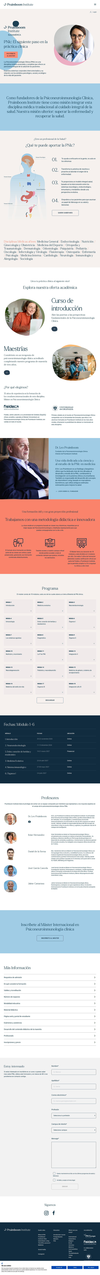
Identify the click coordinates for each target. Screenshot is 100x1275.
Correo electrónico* (59, 1095)
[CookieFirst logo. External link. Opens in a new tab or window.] (2, 1263)
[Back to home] (18, 4)
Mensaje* (55, 1139)
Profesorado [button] (8, 1036)
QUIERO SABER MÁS (65, 213)
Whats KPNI (41, 1234)
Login (95, 12)
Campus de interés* (59, 1124)
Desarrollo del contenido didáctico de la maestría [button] (23, 1029)
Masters (55, 1239)
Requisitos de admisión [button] (13, 977)
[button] (95, 4)
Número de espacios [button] (12, 997)
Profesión (55, 1110)
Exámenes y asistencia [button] (13, 1023)
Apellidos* (55, 1081)
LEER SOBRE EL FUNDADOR (68, 491)
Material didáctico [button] (11, 1010)
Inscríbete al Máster (50, 938)
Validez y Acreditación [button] (12, 990)
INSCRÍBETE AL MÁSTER (11, 55)
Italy (70, 1257)
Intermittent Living (43, 1241)
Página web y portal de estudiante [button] (17, 1016)
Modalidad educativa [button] (12, 1003)
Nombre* (55, 1066)
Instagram (41, 1254)
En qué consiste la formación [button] (15, 984)
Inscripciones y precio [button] (12, 1042)
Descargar (50, 700)
